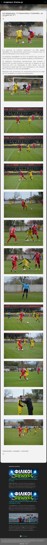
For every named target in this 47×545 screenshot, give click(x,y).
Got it (27, 543)
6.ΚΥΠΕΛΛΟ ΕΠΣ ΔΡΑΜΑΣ (7, 451)
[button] (3, 19)
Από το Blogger (24, 536)
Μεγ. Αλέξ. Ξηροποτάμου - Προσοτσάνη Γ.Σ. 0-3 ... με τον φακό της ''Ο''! (23, 523)
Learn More (22, 543)
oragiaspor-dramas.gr (13, 2)
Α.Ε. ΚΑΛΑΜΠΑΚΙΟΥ (16, 451)
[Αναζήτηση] (24, 2)
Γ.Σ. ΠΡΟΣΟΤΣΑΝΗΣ (24, 451)
